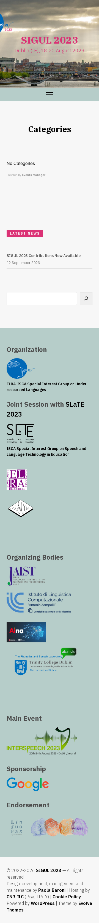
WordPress (43, 903)
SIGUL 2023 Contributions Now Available (44, 255)
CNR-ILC (15, 896)
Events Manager (33, 175)
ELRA (11, 383)
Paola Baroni (51, 890)
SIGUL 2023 (48, 870)
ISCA (21, 383)
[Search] (86, 298)
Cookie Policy (67, 896)
